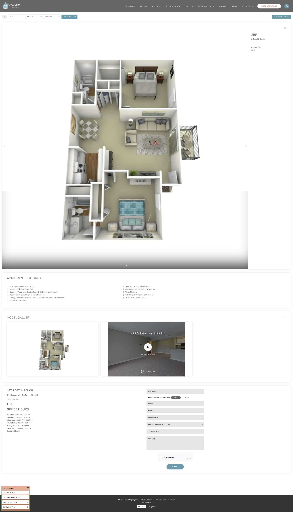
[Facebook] (7, 404)
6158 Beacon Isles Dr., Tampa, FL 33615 (22, 395)
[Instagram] (11, 404)
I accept (141, 506)
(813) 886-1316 (13, 399)
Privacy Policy (151, 507)
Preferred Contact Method (159, 397)
